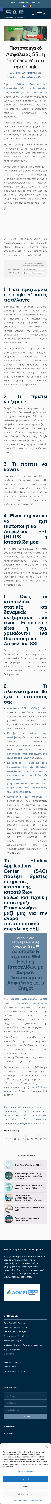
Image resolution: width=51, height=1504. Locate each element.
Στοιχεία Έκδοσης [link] (35, 1500)
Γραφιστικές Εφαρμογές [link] (15, 1331)
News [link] (32, 72)
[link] (1, 9)
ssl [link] (19, 1106)
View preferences (25, 1494)
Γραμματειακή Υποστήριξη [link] (15, 1336)
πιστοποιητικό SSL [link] (15, 1115)
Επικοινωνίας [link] (29, 1083)
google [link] (13, 1106)
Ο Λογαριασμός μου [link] (26, 2)
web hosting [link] (27, 1106)
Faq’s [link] (13, 2)
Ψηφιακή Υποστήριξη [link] (13, 1340)
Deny (25, 1486)
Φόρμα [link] (12, 1083)
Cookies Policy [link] (10, 1366)
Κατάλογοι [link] (8, 1433)
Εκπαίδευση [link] (9, 1353)
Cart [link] (39, 2)
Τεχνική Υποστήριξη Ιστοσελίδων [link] (18, 1327)
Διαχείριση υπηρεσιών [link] (25, 1471)
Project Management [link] (12, 1349)
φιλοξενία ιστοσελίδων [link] (31, 1123)
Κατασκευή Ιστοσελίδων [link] (32, 1003)
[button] (47, 1446)
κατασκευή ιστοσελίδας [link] (33, 1111)
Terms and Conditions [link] (18, 1500)
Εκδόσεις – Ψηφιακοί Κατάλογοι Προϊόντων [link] (23, 1345)
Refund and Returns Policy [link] (14, 1371)
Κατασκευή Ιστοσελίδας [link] (14, 1322)
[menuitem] (13, 2)
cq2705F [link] (40, 77)
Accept (25, 1479)
